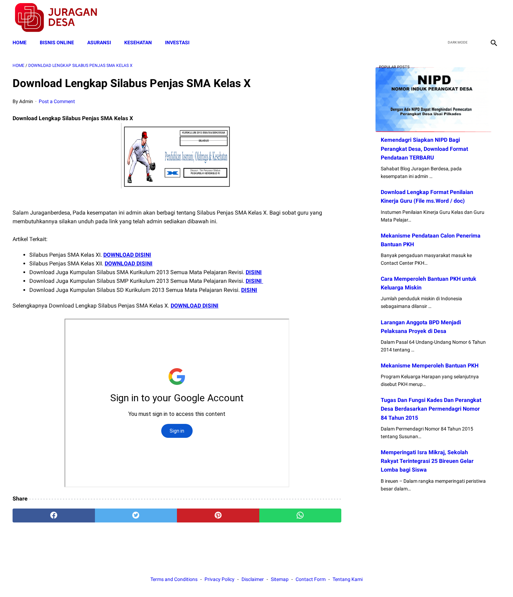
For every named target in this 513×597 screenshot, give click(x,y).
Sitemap (280, 579)
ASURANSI (99, 42)
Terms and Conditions (174, 579)
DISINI (254, 272)
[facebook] (443, 17)
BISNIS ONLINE (57, 42)
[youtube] (476, 17)
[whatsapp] (300, 515)
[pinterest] (218, 515)
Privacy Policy (220, 579)
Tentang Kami (348, 579)
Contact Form (311, 579)
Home (20, 42)
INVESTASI (177, 42)
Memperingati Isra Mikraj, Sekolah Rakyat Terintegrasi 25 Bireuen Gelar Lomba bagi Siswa (427, 461)
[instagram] (492, 17)
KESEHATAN (138, 42)
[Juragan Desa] (61, 17)
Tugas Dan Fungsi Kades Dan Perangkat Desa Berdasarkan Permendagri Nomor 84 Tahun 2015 (431, 409)
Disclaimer (252, 579)
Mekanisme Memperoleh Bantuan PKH (429, 365)
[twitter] (460, 17)
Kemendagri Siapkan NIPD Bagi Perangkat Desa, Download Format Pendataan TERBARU (424, 149)
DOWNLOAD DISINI (127, 254)
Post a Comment (57, 101)
